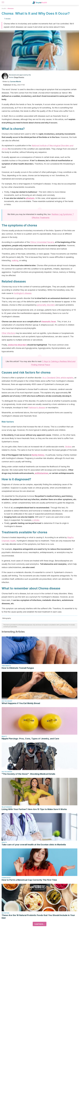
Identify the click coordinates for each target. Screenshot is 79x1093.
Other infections (8, 333)
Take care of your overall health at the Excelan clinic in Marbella (34, 844)
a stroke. (36, 520)
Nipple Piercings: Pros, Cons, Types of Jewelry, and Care (30, 738)
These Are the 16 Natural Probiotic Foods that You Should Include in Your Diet (38, 916)
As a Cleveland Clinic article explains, (58, 378)
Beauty (4, 736)
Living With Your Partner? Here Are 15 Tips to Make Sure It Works (34, 809)
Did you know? (7, 701)
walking (15, 260)
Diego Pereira (19, 77)
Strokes (68, 447)
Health (4, 8)
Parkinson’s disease (36, 407)
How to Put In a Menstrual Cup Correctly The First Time (29, 880)
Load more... (39, 924)
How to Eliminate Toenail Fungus (18, 668)
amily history (38, 455)
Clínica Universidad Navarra (42, 242)
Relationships (7, 807)
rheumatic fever (48, 321)
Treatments (6, 666)
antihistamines (41, 473)
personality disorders (46, 305)
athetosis (30, 198)
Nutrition (5, 913)
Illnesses (11, 8)
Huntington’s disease (22, 293)
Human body (6, 877)
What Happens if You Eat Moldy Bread (21, 703)
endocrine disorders (17, 345)
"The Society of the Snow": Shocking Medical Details (28, 774)
